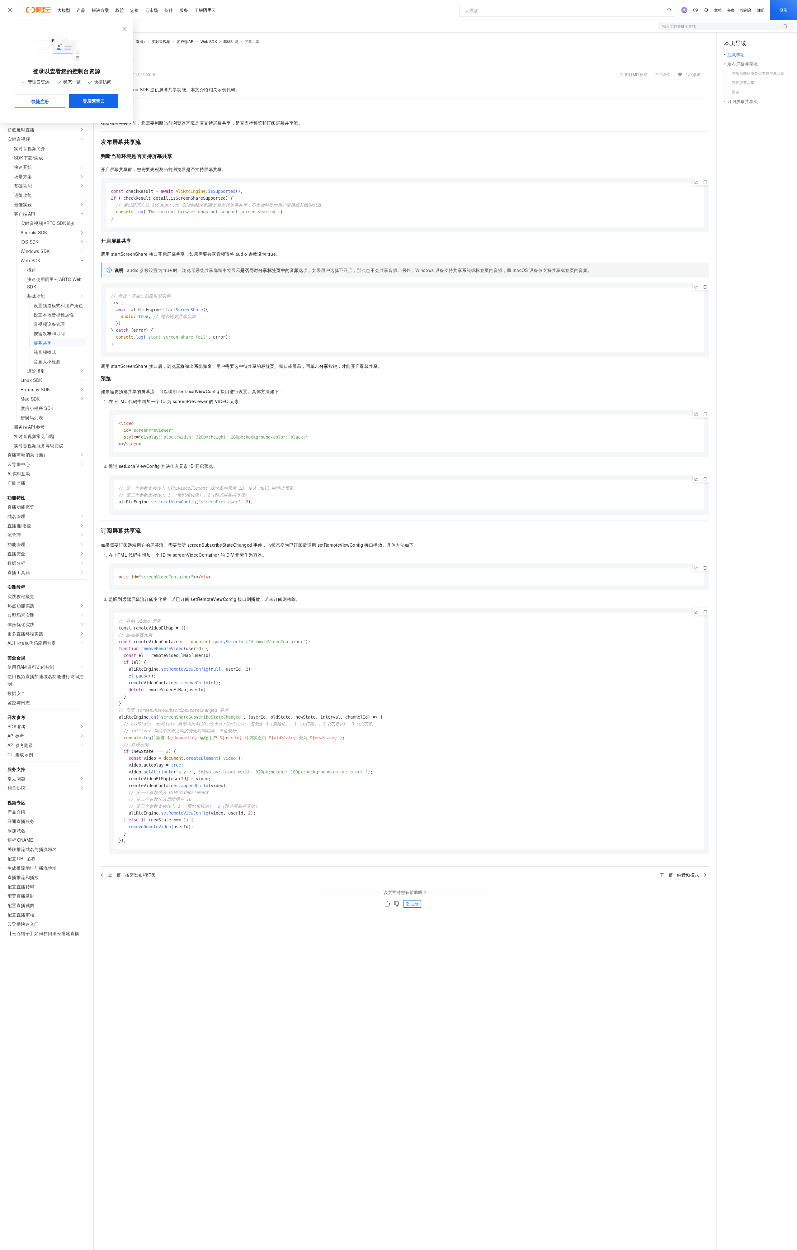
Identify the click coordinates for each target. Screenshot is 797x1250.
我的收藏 (693, 74)
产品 (81, 10)
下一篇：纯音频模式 (679, 875)
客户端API (185, 41)
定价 (134, 10)
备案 (731, 9)
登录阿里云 (94, 101)
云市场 (151, 10)
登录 (783, 9)
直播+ (140, 41)
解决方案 (100, 10)
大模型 (63, 10)
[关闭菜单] (10, 10)
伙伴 (168, 10)
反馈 (415, 903)
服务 (183, 10)
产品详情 (662, 74)
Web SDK (208, 41)
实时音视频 (161, 41)
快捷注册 (40, 101)
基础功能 (230, 41)
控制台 (746, 9)
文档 (718, 9)
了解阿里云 (205, 10)
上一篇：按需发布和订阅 (132, 875)
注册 (761, 9)
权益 (119, 10)
